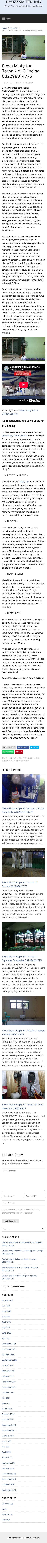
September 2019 (9, 1490)
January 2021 (8, 1419)
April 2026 (6, 1322)
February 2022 (8, 1371)
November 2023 (9, 1349)
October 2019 (8, 1484)
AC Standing (7, 1503)
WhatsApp (9, 752)
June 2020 (6, 1441)
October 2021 (8, 1392)
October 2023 (8, 1354)
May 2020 (6, 1447)
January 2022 (8, 1376)
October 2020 (8, 1436)
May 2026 (6, 1316)
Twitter (35, 747)
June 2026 (6, 1311)
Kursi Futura (7, 1514)
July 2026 (6, 1306)
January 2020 (8, 1468)
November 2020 (9, 1430)
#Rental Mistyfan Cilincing (24, 758)
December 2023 (9, 1344)
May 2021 (6, 1398)
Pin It (20, 752)
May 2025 (6, 1338)
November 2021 (9, 1387)
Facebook (23, 747)
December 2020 (9, 1425)
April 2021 (6, 1403)
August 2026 (7, 1300)
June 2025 (6, 1333)
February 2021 (8, 1414)
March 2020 (7, 1457)
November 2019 (9, 1479)
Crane (4, 1509)
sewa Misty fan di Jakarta (15, 435)
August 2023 (7, 1365)
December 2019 (9, 1474)
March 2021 (7, 1409)
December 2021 (9, 1381)
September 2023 (9, 1360)
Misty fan (14, 28)
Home (4, 28)
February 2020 (8, 1463)
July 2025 (6, 1327)
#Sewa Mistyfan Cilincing (15, 761)
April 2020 (6, 1452)
